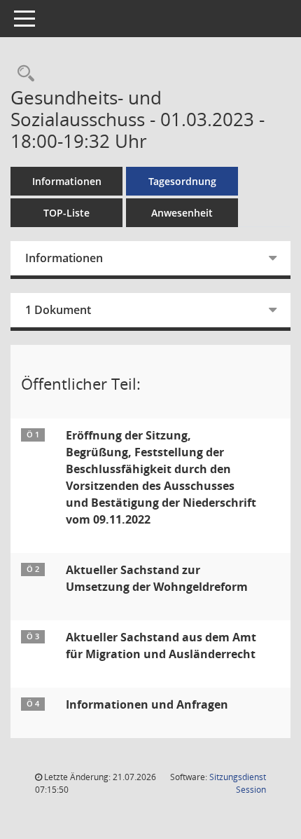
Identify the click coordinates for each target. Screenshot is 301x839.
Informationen (67, 181)
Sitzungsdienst (237, 783)
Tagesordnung (182, 181)
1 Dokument (58, 310)
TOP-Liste (66, 212)
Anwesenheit (182, 212)
